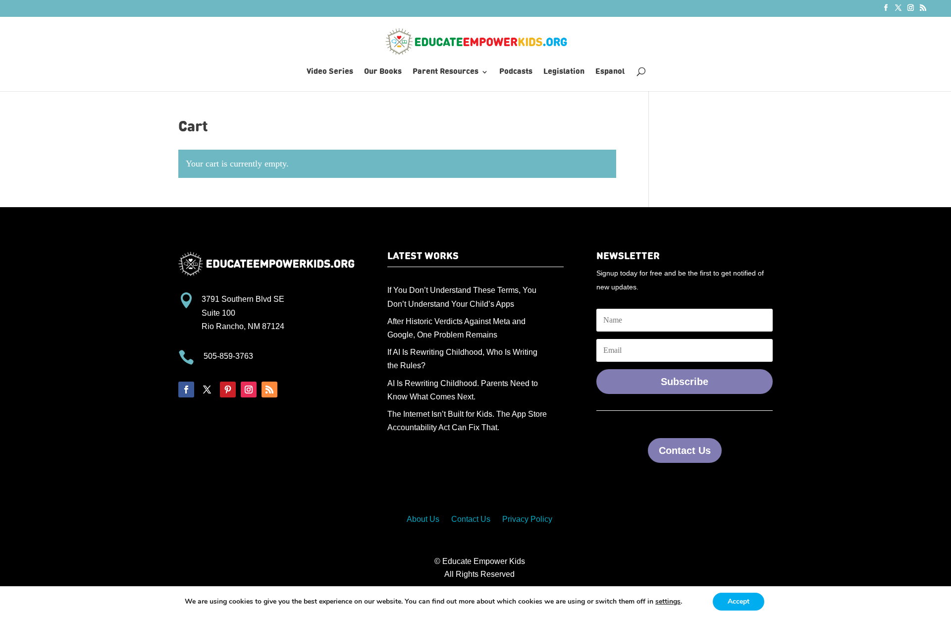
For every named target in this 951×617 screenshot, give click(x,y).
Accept (738, 601)
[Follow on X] (207, 389)
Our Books (383, 72)
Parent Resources (445, 72)
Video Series (330, 72)
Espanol (610, 72)
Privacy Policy (527, 519)
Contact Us (685, 450)
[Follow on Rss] (269, 389)
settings (668, 601)
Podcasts (515, 72)
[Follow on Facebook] (186, 389)
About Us (423, 519)
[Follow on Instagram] (249, 389)
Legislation (563, 72)
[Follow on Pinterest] (228, 389)
